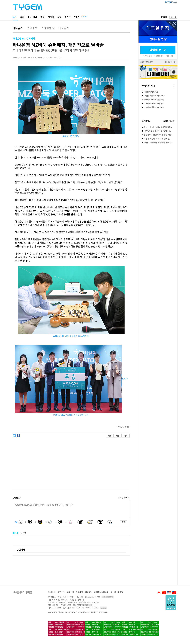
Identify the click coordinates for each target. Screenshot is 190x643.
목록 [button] (126, 435)
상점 (59, 17)
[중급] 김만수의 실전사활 (153, 99)
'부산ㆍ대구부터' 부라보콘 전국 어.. (157, 142)
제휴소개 (70, 592)
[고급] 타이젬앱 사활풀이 (153, 103)
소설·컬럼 (32, 17)
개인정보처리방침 (101, 592)
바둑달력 (64, 28)
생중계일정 (48, 28)
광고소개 (61, 592)
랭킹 (42, 17)
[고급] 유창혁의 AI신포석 (153, 107)
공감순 (24, 532)
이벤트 (68, 17)
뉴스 (15, 17)
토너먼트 (78, 17)
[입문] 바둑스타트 (150, 91)
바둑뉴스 (18, 28)
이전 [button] (109, 435)
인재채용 (79, 592)
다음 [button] (117, 435)
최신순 (15, 532)
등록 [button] (123, 522)
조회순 (165, 121)
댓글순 (171, 121)
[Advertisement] (71, 463)
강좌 (22, 17)
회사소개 (51, 592)
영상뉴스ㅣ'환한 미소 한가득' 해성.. (157, 134)
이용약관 (88, 592)
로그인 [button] (173, 17)
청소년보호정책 (117, 592)
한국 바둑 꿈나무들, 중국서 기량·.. (157, 126)
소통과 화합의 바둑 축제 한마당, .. (157, 138)
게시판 (51, 17)
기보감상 (32, 28)
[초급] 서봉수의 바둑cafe (153, 95)
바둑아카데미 (148, 85)
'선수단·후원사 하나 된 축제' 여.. (156, 130)
